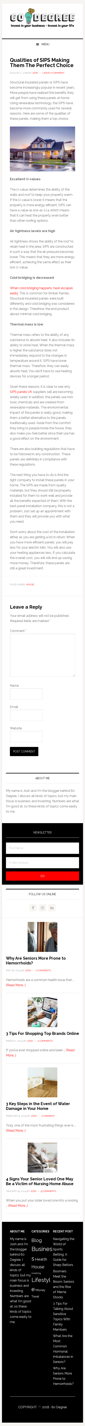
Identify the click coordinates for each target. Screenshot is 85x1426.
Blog (36, 1240)
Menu (45, 44)
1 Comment (48, 1115)
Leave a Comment (53, 72)
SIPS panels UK (21, 392)
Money (40, 1290)
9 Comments (48, 1191)
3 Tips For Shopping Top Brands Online (42, 1033)
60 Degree (42, 19)
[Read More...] (16, 985)
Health (41, 1259)
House (30, 584)
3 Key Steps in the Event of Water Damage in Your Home (38, 1106)
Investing (36, 1273)
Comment (18, 631)
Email (14, 707)
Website (16, 728)
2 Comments (43, 970)
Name (14, 685)
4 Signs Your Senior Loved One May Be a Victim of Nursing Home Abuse (40, 1181)
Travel (35, 1296)
